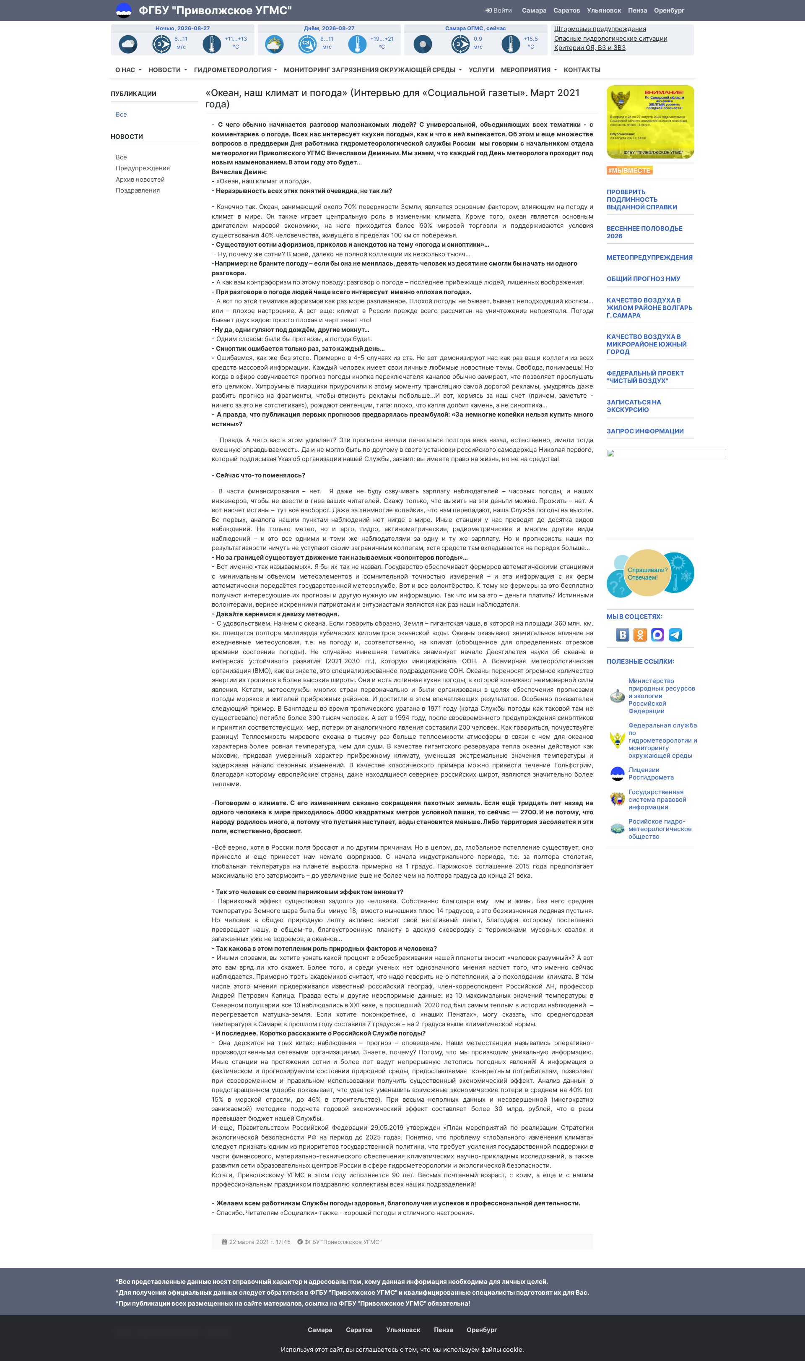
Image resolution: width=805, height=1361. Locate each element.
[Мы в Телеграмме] (675, 634)
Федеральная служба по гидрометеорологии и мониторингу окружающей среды (662, 740)
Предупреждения (143, 168)
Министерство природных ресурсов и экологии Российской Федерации (661, 696)
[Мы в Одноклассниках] (640, 634)
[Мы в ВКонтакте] (622, 634)
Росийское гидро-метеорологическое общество (660, 828)
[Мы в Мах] (658, 634)
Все (121, 114)
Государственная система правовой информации (657, 799)
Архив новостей (140, 179)
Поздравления (138, 190)
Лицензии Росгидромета (651, 773)
